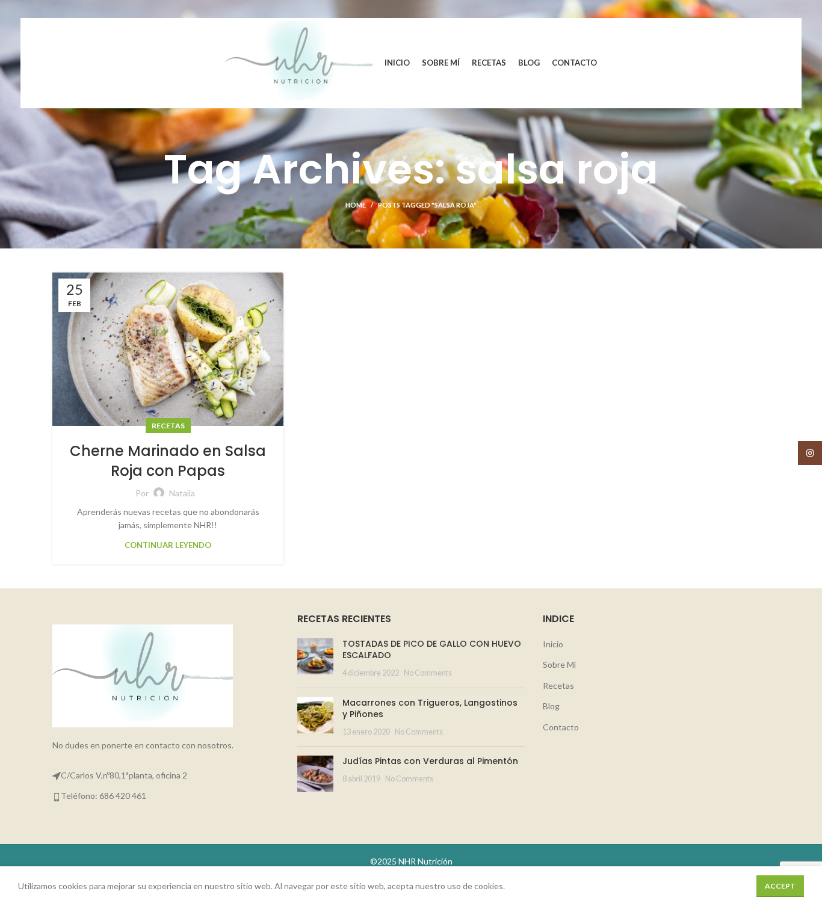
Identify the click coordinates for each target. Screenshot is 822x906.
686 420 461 (122, 795)
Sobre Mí (559, 664)
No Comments (428, 672)
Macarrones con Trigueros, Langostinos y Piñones (430, 709)
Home (355, 205)
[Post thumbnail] (315, 658)
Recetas (168, 425)
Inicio (553, 644)
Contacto (561, 727)
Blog (551, 706)
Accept (780, 885)
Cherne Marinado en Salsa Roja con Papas (168, 461)
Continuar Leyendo (168, 545)
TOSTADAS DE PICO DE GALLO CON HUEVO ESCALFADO (431, 650)
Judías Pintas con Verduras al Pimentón (430, 761)
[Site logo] (298, 62)
